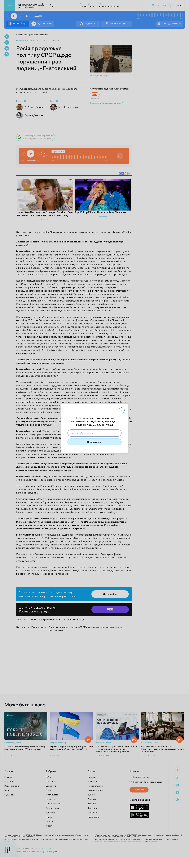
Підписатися (94, 441)
